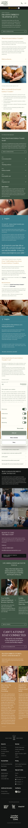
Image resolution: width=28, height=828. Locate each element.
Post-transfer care (6, 176)
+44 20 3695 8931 (7, 548)
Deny (14, 442)
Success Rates (4, 761)
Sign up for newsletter (9, 646)
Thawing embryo (6, 164)
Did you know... (7, 59)
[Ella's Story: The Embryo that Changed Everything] (9, 695)
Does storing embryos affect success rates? (10, 460)
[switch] (24, 413)
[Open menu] (25, 3)
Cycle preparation (6, 159)
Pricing (17, 761)
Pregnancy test (6, 182)
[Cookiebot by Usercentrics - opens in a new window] (20, 384)
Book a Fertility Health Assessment (10, 556)
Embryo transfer (6, 170)
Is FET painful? (5, 457)
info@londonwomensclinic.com (11, 550)
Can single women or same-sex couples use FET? (12, 453)
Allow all (14, 433)
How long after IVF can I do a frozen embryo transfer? (12, 464)
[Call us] (22, 3)
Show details (20, 428)
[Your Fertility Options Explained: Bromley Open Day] (9, 598)
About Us (3, 744)
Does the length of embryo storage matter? (10, 449)
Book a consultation (8, 31)
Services (17, 744)
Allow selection (14, 437)
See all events (6, 624)
